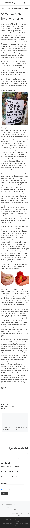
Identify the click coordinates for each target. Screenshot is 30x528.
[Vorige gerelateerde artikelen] (23, 408)
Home (2, 8)
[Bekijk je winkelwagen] (24, 2)
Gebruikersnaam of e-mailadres (10, 476)
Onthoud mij (6, 489)
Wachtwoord (4, 483)
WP (11, 523)
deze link (16, 379)
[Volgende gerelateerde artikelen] (27, 408)
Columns (8, 8)
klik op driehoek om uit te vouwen (11, 466)
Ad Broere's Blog (13, 519)
